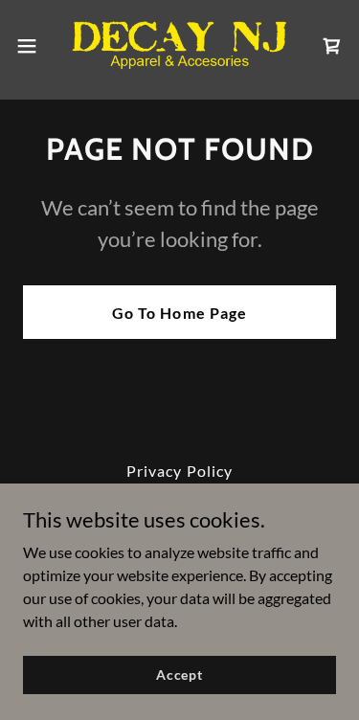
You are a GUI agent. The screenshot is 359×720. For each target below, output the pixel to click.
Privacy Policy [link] (179, 470)
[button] (33, 46)
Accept (179, 674)
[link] (179, 46)
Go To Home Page (179, 313)
